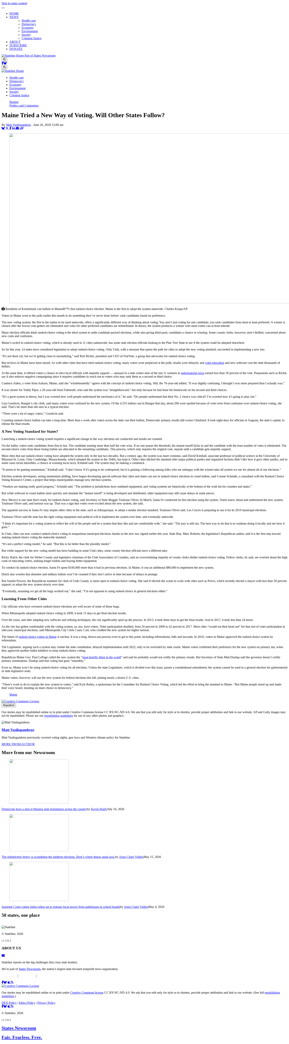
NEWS (13, 17)
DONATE (15, 49)
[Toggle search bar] (4, 59)
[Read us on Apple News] (9, 1006)
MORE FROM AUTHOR (18, 744)
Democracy (29, 24)
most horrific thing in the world (101, 657)
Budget (13, 102)
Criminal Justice (31, 38)
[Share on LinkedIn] (14, 128)
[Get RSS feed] (12, 982)
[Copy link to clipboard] (22, 128)
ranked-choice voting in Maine (38, 636)
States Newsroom (29, 969)
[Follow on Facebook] (3, 63)
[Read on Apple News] (9, 982)
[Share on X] (7, 128)
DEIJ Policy (9, 975)
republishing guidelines (58, 715)
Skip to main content (14, 3)
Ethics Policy (27, 975)
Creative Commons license (86, 992)
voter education (214, 362)
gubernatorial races (192, 373)
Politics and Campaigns (24, 105)
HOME (14, 13)
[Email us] (3, 955)
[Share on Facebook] (10, 128)
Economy (28, 27)
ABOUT (15, 41)
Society (26, 34)
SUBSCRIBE (18, 45)
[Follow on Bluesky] (5, 63)
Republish (8, 705)
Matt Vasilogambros (18, 124)
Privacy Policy (46, 975)
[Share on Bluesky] (4, 128)
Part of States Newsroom (40, 55)
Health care (29, 20)
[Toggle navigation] (3, 7)
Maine (13, 694)
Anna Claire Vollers (131, 857)
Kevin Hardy (99, 809)
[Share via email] (18, 128)
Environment (30, 31)
